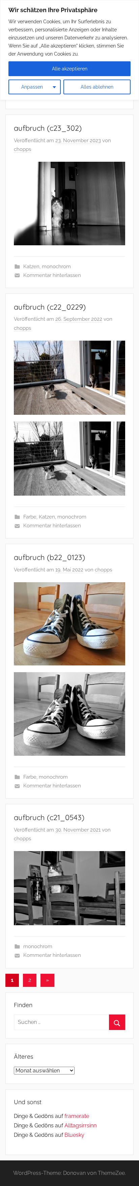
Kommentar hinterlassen (52, 275)
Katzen (31, 266)
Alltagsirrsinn (80, 1125)
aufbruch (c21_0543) (49, 817)
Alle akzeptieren (69, 68)
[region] (69, 50)
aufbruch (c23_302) (48, 128)
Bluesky (74, 1135)
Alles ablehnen (97, 87)
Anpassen (32, 87)
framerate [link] (76, 1116)
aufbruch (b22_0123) (49, 557)
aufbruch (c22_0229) (50, 307)
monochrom (56, 266)
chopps (22, 149)
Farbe (29, 517)
